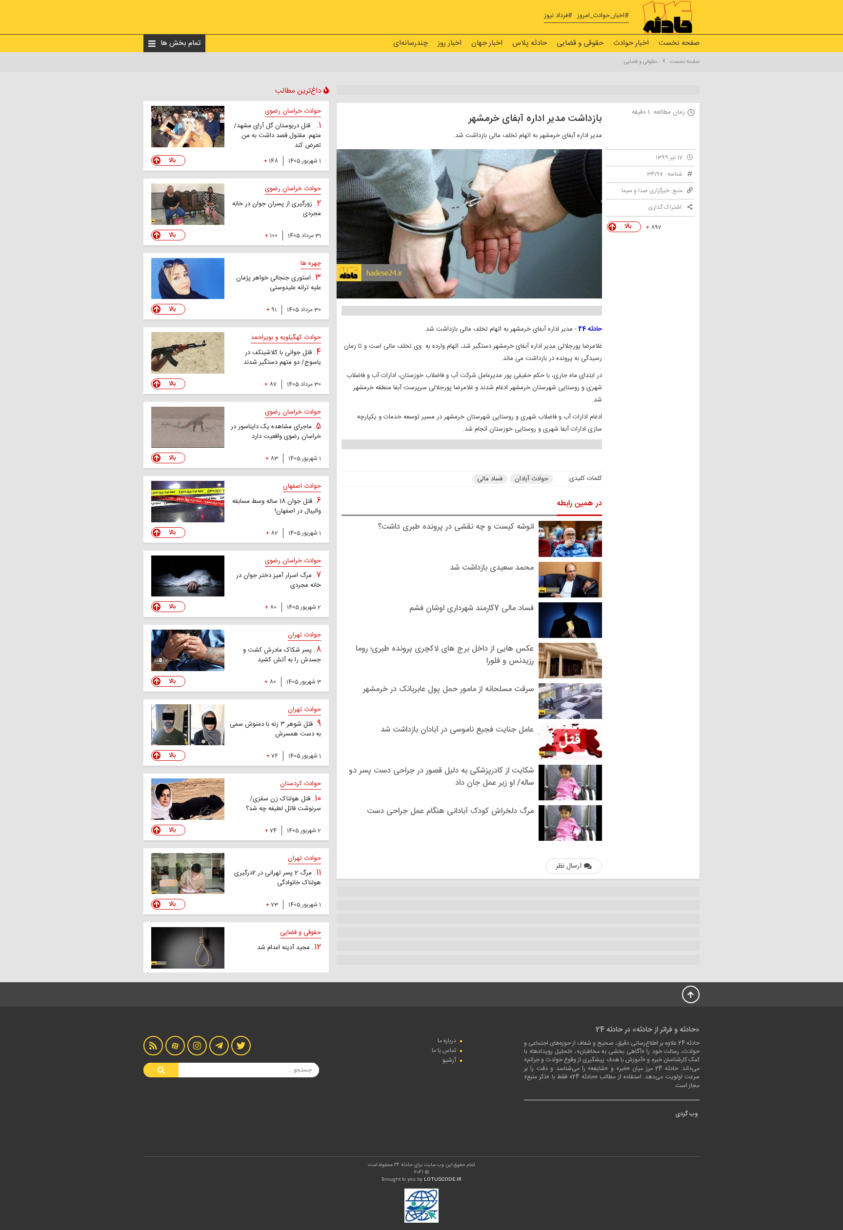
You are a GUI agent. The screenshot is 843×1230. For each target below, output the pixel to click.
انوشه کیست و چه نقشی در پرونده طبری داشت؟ (456, 527)
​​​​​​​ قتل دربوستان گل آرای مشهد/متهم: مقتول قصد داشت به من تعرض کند (277, 135)
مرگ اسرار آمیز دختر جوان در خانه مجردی (278, 580)
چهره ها (311, 263)
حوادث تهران (304, 635)
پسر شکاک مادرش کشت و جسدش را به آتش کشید (282, 655)
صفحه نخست (679, 43)
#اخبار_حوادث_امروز (603, 15)
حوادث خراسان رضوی (293, 111)
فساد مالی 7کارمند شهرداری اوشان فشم (471, 608)
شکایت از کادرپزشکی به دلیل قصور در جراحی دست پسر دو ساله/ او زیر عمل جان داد (441, 777)
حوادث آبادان (531, 479)
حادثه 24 (590, 329)
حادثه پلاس (529, 43)
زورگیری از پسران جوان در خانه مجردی (276, 208)
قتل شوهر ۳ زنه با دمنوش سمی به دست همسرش (275, 729)
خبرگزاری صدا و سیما (645, 191)
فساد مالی (489, 479)
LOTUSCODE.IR (443, 1180)
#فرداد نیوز (558, 15)
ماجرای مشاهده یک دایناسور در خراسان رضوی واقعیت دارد (276, 431)
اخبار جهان (486, 43)
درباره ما (447, 1041)
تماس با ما (444, 1050)
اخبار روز (450, 43)
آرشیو (449, 1060)
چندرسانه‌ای (410, 43)
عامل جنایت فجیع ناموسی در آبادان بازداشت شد (457, 729)
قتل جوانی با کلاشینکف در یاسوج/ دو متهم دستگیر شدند (282, 357)
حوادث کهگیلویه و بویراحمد (286, 337)
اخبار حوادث (631, 43)
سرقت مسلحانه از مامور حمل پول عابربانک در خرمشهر (448, 689)
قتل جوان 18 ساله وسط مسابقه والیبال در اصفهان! (276, 506)
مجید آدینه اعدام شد (284, 947)
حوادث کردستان (300, 783)
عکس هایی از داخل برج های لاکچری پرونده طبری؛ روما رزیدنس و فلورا (445, 655)
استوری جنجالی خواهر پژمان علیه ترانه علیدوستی (278, 283)
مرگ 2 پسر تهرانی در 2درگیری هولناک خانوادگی (277, 878)
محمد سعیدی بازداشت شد (492, 568)
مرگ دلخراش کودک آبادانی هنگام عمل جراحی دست (450, 811)
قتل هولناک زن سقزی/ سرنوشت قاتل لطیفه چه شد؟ (283, 804)
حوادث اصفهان (302, 486)
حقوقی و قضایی (580, 43)
